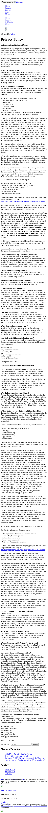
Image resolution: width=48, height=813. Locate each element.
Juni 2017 (8, 774)
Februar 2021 (10, 770)
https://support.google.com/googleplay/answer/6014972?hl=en (23, 201)
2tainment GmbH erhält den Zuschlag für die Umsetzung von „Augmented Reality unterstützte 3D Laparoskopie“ (25, 759)
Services (8, 10)
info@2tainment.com (8, 790)
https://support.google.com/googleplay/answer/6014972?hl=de (23, 550)
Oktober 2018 (10, 772)
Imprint (3, 802)
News (7, 14)
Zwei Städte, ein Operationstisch (16, 756)
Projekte (8, 20)
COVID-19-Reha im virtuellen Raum (18, 754)
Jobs (6, 12)
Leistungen (9, 22)
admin (13, 34)
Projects (8, 8)
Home (7, 6)
